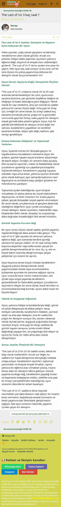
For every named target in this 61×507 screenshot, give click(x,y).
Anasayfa (50, 440)
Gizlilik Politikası (28, 440)
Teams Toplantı (36, 466)
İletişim (5, 440)
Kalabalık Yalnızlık (25, 451)
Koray (6, 19)
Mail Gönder (28, 472)
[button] (3, 4)
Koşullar (15, 440)
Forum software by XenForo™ (25, 449)
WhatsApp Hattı (13, 466)
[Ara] (57, 4)
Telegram (9, 472)
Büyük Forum (8, 451)
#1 (58, 37)
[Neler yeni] (51, 4)
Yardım (41, 440)
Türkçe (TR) (9, 435)
